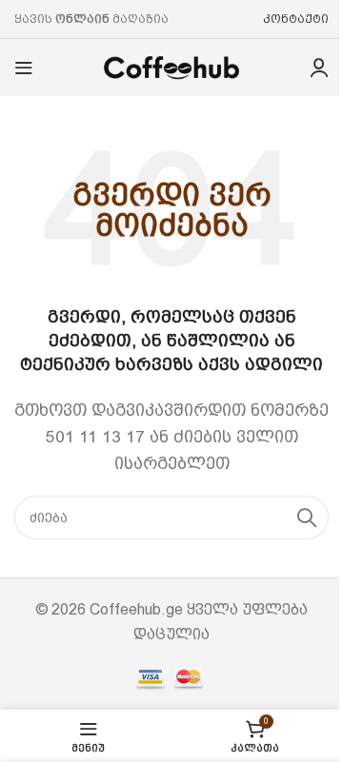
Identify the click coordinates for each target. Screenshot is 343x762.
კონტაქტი (296, 19)
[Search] (307, 517)
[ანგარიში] (319, 68)
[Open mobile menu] (24, 68)
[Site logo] (171, 66)
